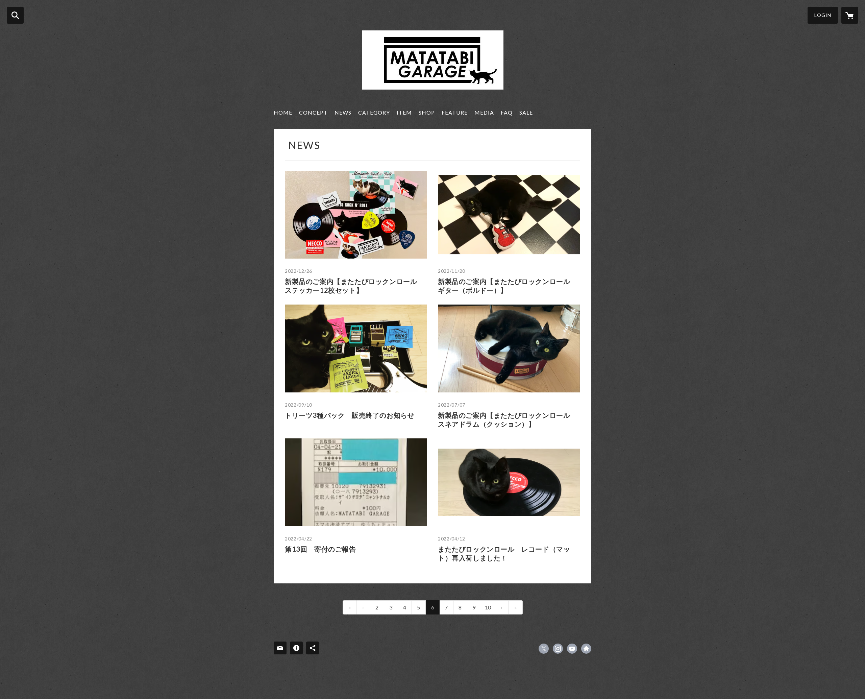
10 (488, 607)
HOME (283, 112)
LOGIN (822, 15)
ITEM (404, 112)
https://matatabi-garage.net (586, 649)
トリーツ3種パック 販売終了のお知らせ (349, 415)
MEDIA (484, 112)
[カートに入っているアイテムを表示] (849, 15)
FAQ (507, 112)
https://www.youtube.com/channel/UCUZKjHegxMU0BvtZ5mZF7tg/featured (572, 649)
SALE (526, 112)
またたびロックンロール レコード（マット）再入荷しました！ (504, 553)
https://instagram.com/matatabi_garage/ (558, 649)
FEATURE (455, 112)
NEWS (343, 112)
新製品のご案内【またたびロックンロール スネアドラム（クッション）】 (507, 419)
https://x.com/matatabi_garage (544, 649)
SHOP (427, 112)
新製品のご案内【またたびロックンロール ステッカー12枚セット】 (354, 285)
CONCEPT (313, 112)
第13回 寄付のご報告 (320, 549)
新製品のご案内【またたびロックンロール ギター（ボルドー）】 (507, 285)
